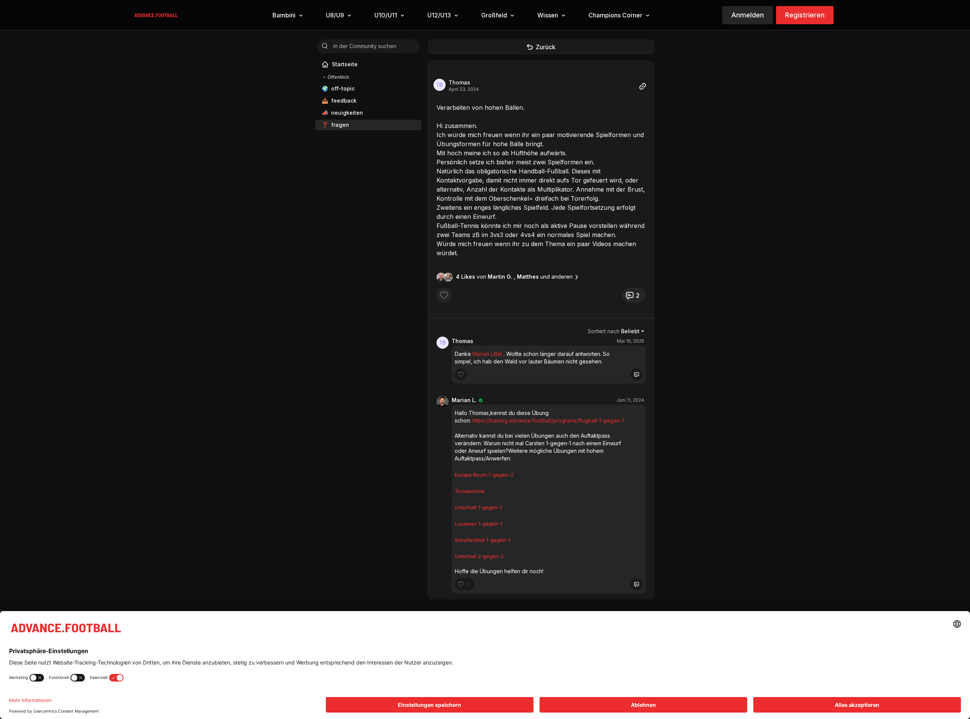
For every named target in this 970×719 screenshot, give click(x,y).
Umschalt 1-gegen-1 (478, 507)
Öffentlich (338, 77)
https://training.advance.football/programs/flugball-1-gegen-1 (548, 420)
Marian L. (464, 400)
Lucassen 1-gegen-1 (478, 524)
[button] (287, 15)
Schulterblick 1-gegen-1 (482, 540)
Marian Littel (487, 354)
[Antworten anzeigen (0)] (636, 374)
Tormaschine (470, 491)
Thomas (459, 82)
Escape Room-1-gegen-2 (484, 475)
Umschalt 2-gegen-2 (479, 556)
